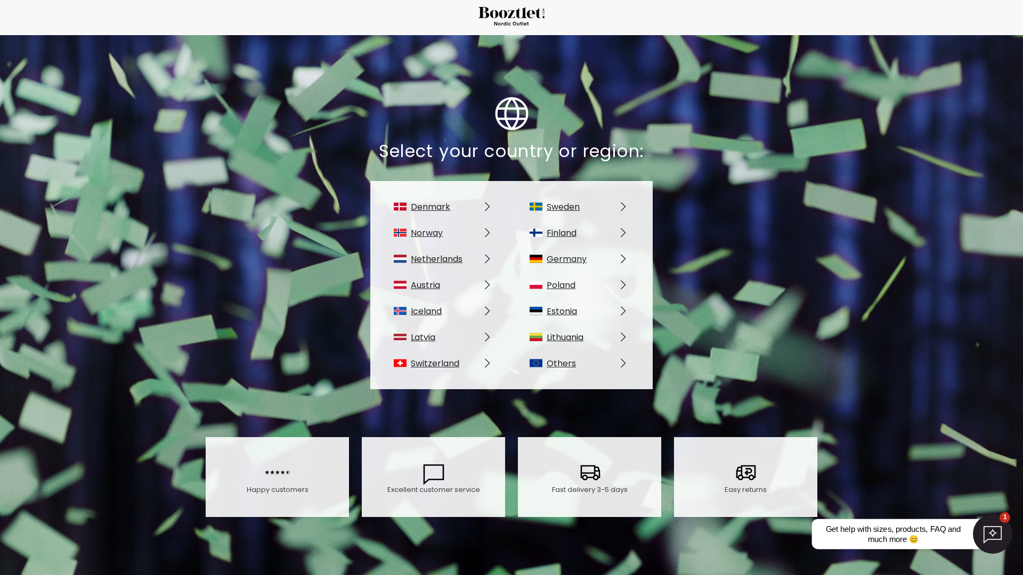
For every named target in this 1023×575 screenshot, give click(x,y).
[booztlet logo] (511, 18)
